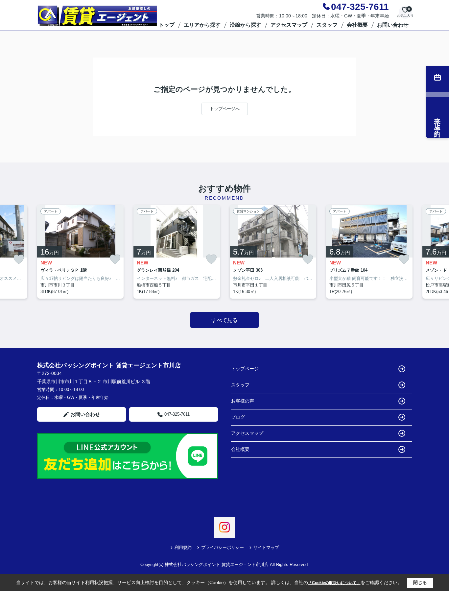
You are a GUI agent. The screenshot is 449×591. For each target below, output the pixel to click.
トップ (167, 25)
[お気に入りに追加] (18, 259)
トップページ (245, 368)
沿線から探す (245, 25)
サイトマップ (266, 547)
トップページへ (225, 108)
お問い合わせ (393, 25)
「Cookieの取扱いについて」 (334, 582)
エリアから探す (202, 25)
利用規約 (183, 547)
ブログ (238, 417)
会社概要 (357, 25)
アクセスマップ (289, 25)
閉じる (420, 582)
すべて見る (224, 320)
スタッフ (327, 25)
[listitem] (80, 252)
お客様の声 (242, 401)
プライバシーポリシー (222, 547)
